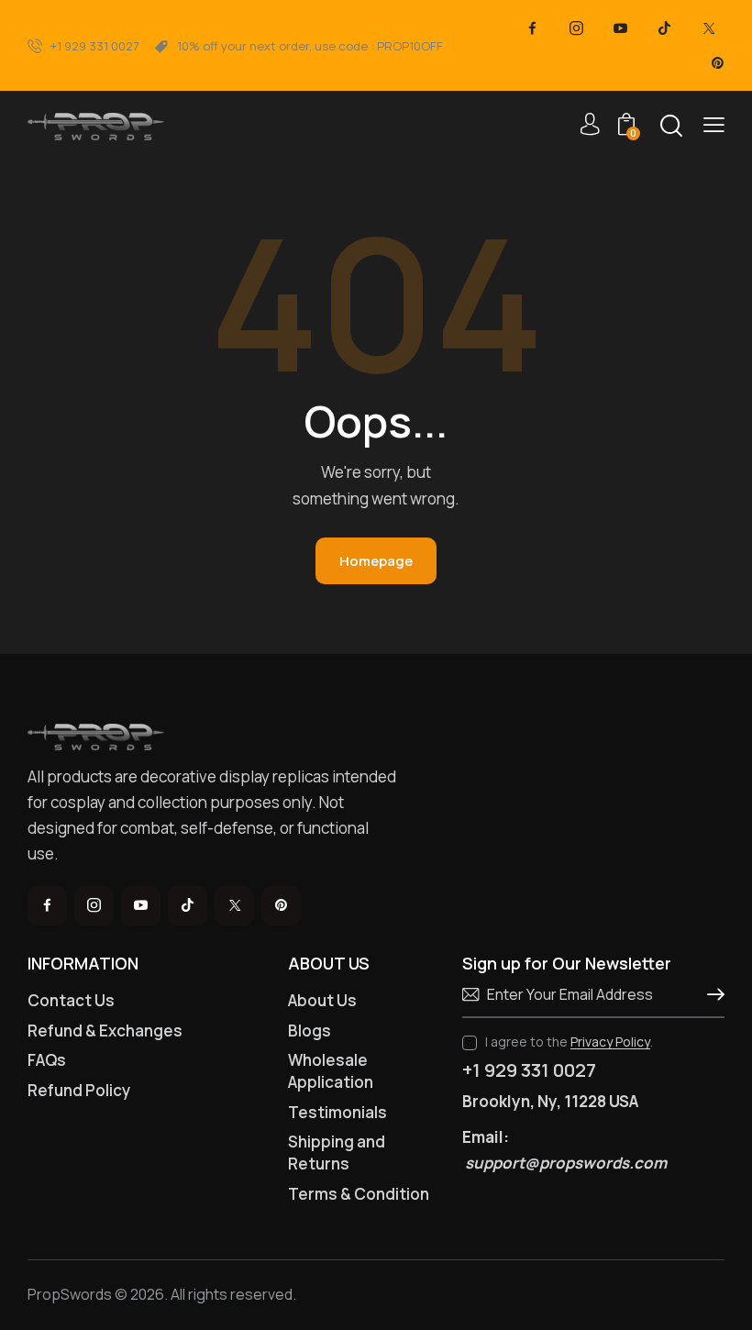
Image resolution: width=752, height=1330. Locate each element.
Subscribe (710, 995)
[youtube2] (620, 28)
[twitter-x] (708, 28)
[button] (713, 125)
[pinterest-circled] (718, 63)
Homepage (376, 561)
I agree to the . (569, 1041)
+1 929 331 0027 (529, 1070)
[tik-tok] (664, 28)
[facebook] (532, 28)
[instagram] (576, 28)
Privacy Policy (610, 1042)
